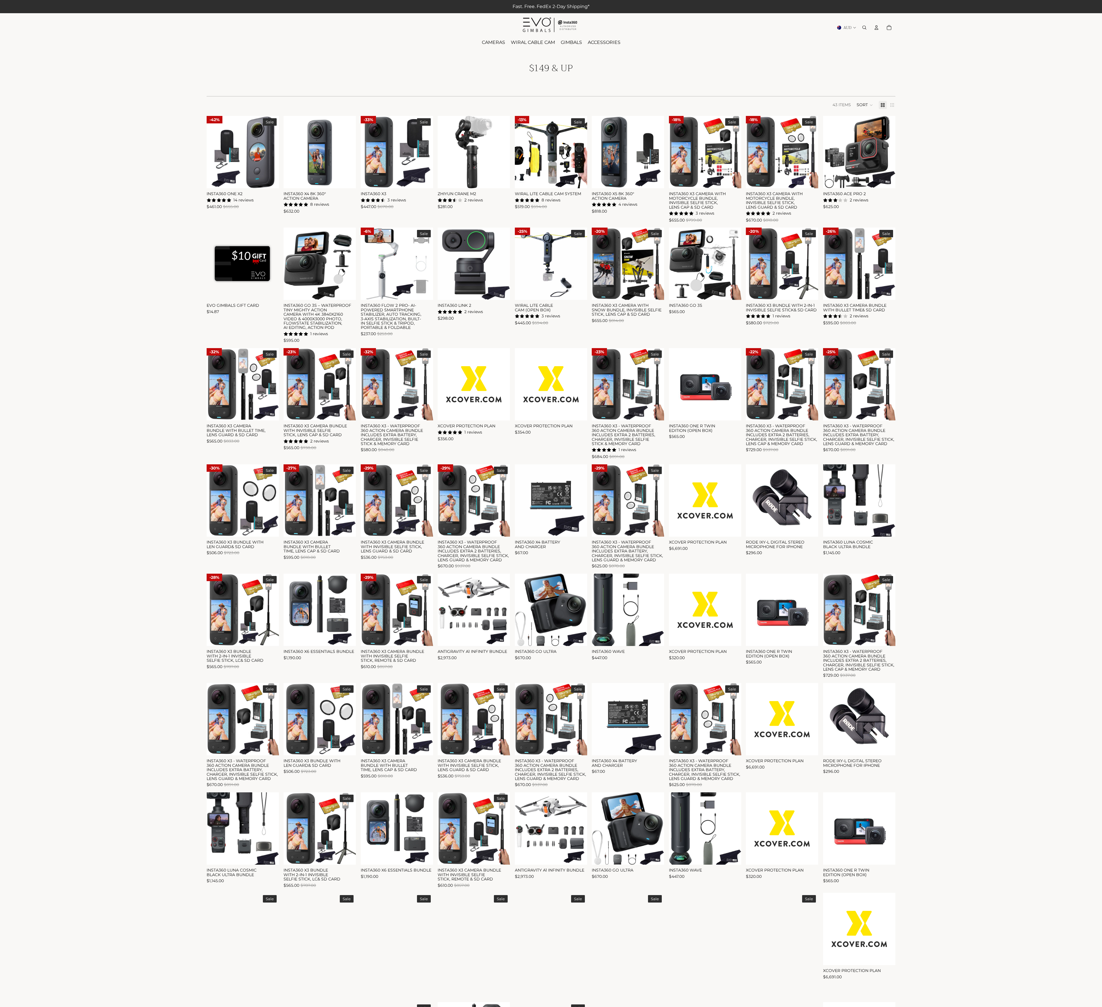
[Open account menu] (876, 27)
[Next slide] (270, 152)
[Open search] (864, 27)
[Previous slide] (215, 152)
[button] (865, 105)
